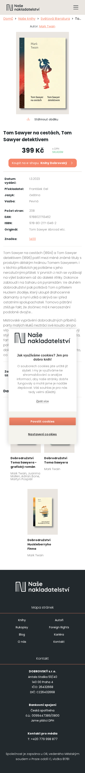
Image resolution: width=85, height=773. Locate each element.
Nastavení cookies (42, 434)
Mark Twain (47, 26)
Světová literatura (55, 18)
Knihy (22, 620)
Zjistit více (42, 401)
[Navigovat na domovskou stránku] (23, 7)
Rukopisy (22, 627)
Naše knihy (26, 18)
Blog (22, 634)
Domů (8, 18)
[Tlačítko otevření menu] (76, 7)
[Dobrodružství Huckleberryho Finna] (42, 524)
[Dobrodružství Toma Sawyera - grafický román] (26, 445)
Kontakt (59, 642)
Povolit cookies (42, 421)
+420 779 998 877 (44, 739)
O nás (22, 642)
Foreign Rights (59, 627)
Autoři (59, 620)
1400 (32, 239)
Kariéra (59, 634)
